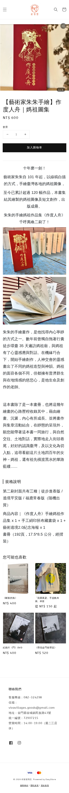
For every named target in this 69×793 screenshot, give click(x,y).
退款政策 (45, 785)
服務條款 (24, 785)
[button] (5, 9)
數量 (5, 127)
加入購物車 (34, 147)
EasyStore (51, 779)
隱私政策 (34, 785)
